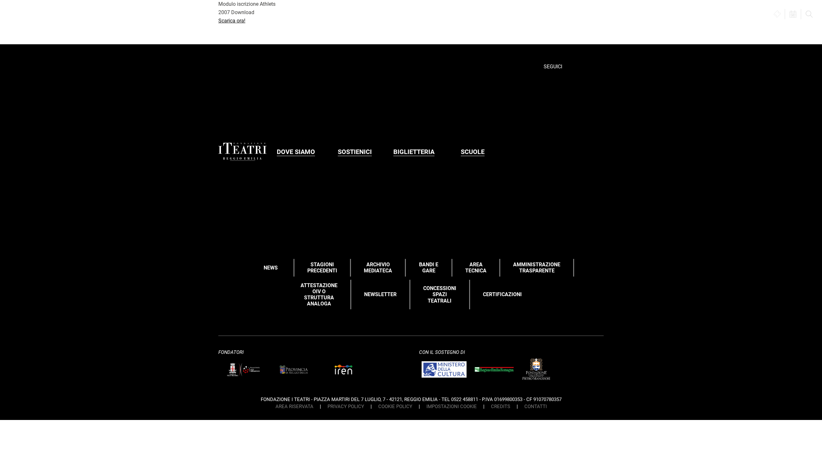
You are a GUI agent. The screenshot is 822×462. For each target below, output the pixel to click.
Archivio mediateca (378, 267)
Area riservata (294, 406)
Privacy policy (346, 406)
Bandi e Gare (428, 267)
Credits (500, 406)
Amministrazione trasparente (536, 267)
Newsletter (380, 294)
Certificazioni (502, 294)
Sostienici (355, 152)
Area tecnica (475, 267)
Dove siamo (296, 152)
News (271, 268)
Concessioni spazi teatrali (439, 294)
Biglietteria (413, 152)
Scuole (473, 152)
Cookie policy (395, 406)
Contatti (535, 406)
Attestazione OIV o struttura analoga (319, 294)
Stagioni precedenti (322, 267)
